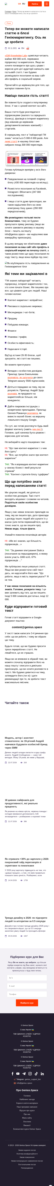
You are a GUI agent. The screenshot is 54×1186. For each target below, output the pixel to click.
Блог (14, 12)
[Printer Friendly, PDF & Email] (27, 48)
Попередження (27, 1168)
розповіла (32, 413)
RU (23, 4)
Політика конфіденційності (27, 1154)
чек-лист (37, 429)
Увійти (35, 4)
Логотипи (27, 1122)
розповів (12, 393)
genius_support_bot (33, 1079)
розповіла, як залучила (20, 377)
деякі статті (11, 141)
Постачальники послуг (27, 1165)
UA (19, 4)
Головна (8, 12)
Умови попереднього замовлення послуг (27, 1161)
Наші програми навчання (27, 1107)
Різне (9, 23)
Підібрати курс (27, 1003)
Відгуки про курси (27, 1110)
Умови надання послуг (27, 1150)
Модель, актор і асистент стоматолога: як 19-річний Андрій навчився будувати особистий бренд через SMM (26, 743)
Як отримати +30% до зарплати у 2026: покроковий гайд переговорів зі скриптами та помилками (27, 862)
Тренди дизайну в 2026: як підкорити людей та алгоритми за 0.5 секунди (26, 920)
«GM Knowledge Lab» (16, 55)
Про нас (27, 1114)
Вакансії (27, 1125)
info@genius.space (24, 1083)
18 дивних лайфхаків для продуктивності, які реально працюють (21, 803)
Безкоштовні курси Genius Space (27, 1129)
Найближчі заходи (27, 1099)
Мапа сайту (27, 1118)
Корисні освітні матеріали (27, 1103)
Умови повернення (27, 1157)
